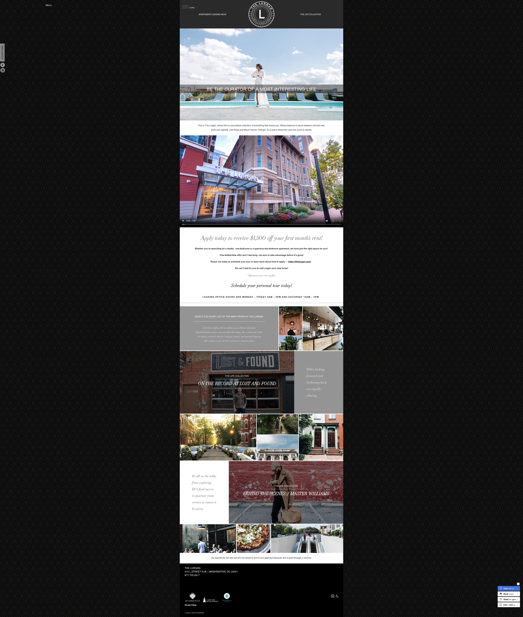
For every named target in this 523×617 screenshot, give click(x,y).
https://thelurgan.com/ (299, 261)
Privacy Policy (191, 605)
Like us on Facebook (2, 65)
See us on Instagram (2, 70)
